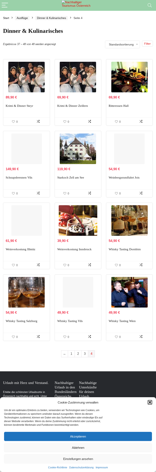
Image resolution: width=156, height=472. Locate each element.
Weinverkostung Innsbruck (74, 249)
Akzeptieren (78, 436)
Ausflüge (22, 18)
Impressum (102, 467)
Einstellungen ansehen (78, 459)
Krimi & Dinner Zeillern (72, 105)
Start (6, 18)
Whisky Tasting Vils (70, 321)
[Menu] (5, 5)
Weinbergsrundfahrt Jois (124, 177)
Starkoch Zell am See (70, 177)
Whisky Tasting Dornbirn (125, 249)
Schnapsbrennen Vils (19, 177)
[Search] (150, 5)
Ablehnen (78, 447)
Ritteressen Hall (119, 105)
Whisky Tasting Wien (122, 321)
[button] (150, 402)
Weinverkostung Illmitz (20, 249)
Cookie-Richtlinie (57, 467)
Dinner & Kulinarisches (51, 18)
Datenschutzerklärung (81, 467)
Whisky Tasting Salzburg (21, 321)
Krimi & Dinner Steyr (19, 105)
